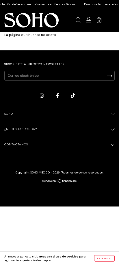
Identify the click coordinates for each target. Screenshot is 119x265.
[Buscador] (78, 21)
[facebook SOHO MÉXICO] (58, 95)
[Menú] (109, 21)
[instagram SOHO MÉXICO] (42, 95)
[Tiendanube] (60, 182)
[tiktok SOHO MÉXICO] (73, 95)
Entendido (104, 258)
